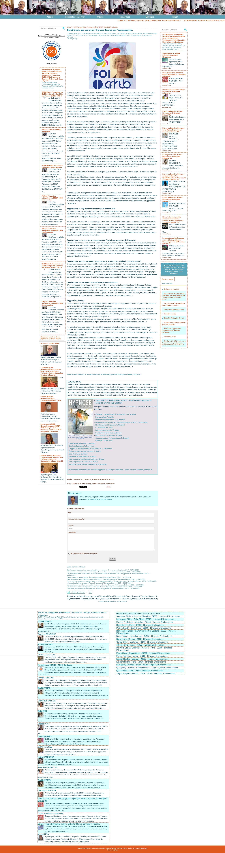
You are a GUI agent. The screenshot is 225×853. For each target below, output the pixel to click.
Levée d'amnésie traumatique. (51, 814)
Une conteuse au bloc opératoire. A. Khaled (86, 459)
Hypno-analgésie (86, 483)
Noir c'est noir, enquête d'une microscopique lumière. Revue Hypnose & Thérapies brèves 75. (173, 219)
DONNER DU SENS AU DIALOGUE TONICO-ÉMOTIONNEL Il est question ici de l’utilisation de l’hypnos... (173, 251)
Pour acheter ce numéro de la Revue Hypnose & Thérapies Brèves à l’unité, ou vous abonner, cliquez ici (110, 470)
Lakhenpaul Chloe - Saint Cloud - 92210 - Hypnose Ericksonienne (145, 619)
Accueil (50, 17)
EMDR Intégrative (52, 63)
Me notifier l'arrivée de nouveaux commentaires (84, 553)
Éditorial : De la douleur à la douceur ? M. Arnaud (115, 414)
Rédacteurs (125, 17)
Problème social (170, 314)
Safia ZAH (42, 711)
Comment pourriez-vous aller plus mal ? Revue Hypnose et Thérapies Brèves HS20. (98, 589)
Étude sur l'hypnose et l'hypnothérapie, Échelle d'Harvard (171, 330)
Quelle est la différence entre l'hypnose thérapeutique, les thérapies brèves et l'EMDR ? (174, 343)
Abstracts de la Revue (75, 17)
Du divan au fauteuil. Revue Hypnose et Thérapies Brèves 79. (173, 91)
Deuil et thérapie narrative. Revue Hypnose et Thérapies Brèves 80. (174, 74)
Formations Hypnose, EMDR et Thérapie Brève (139, 599)
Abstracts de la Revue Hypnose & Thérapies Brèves (134, 596)
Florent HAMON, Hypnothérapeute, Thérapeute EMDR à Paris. (51, 398)
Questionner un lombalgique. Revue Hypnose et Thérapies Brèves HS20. (94, 577)
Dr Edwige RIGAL (76, 483)
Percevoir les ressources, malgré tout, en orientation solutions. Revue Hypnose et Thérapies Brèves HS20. (106, 581)
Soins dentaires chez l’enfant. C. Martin (85, 451)
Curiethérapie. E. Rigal (78, 454)
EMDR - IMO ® (132, 848)
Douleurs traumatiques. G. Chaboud (110, 420)
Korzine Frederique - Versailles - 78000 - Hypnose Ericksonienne (144, 622)
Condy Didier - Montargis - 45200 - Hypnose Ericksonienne (142, 642)
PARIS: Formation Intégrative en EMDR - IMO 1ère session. (52, 198)
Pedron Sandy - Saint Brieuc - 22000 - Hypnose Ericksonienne (143, 628)
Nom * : (70, 512)
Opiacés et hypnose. (171, 289)
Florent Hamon (74, 493)
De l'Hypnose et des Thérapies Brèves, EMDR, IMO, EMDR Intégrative (96, 27)
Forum (175, 17)
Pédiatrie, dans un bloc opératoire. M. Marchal (88, 464)
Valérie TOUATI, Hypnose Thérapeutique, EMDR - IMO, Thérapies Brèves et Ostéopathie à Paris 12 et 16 (52, 458)
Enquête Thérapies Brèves (174, 318)
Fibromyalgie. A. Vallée (104, 417)
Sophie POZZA (44, 780)
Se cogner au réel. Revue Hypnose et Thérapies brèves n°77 (172, 156)
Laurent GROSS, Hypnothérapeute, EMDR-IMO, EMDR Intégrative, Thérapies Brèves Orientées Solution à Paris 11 (52, 371)
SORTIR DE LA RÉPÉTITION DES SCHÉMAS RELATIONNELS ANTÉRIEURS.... (172, 100)
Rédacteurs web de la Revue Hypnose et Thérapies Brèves (51, 338)
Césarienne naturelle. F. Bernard (82, 443)
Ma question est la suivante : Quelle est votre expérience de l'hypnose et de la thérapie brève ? (173, 296)
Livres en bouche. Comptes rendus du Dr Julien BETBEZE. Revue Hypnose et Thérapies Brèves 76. (174, 177)
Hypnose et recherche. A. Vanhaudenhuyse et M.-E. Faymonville (121, 422)
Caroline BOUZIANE (47, 634)
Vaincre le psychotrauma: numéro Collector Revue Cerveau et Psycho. (69, 824)
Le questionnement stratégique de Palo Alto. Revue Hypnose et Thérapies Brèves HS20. (100, 587)
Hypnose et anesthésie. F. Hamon (82, 456)
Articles (100, 17)
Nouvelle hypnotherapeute (174, 309)
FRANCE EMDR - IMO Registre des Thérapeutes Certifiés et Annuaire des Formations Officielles (51, 36)
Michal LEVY (43, 834)
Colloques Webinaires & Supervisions (112, 601)
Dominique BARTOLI (47, 701)
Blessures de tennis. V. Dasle (107, 430)
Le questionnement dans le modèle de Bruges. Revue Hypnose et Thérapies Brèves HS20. (101, 585)
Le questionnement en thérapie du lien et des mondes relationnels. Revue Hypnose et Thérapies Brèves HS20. (108, 574)
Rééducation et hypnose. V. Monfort (110, 425)
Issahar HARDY (45, 621)
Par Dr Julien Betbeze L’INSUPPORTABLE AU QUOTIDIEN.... (177, 119)
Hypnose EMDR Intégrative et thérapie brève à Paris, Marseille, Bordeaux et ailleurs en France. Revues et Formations (67, 0)
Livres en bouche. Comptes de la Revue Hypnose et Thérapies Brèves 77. (173, 130)
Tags (116, 850)
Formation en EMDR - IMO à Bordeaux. (55, 665)
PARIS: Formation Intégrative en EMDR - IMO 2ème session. (52, 230)
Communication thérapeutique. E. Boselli (112, 438)
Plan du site (110, 850)
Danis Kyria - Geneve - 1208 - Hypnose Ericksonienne (140, 639)
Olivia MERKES (45, 736)
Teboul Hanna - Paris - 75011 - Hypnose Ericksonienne (140, 645)
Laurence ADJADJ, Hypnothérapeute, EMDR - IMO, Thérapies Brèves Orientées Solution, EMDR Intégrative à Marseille (51, 428)
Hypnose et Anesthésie (98, 483)
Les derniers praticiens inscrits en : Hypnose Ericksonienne (138, 613)
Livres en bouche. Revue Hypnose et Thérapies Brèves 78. (172, 113)
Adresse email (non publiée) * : (76, 519)
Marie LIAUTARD (45, 644)
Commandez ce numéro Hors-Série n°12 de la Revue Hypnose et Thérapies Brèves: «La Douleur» (80, 437)
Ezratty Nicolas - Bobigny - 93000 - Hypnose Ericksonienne (142, 659)
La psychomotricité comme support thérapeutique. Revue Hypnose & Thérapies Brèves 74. (173, 241)
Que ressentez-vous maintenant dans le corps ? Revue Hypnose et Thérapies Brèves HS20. (101, 579)
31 (90, 592)
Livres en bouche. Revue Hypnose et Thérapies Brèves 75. (172, 199)
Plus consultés (167, 283)
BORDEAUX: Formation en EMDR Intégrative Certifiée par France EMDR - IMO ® (52, 94)
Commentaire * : (72, 532)
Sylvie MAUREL (45, 747)
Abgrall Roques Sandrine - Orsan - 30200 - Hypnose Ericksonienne (145, 673)
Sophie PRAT (43, 724)
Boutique (150, 17)
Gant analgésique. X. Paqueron (81, 446)
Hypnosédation (110, 483)
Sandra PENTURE (46, 678)
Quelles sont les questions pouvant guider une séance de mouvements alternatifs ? (122, 20)
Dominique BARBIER (47, 790)
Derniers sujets (167, 279)
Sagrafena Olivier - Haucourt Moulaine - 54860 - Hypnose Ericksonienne (148, 616)
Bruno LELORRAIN (46, 655)
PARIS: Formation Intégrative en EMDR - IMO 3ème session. (52, 303)
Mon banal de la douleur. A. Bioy (108, 435)
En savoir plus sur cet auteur (100, 499)
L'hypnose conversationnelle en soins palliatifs (173, 323)
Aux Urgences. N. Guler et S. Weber (83, 462)
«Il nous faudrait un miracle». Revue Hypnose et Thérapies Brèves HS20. (94, 583)
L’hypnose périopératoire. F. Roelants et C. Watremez (90, 449)
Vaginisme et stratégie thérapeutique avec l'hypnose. (171, 55)
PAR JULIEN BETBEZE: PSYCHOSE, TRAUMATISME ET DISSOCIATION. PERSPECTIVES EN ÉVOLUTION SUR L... (170, 141)
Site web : (70, 525)
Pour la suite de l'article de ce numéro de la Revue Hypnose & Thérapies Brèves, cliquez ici (104, 374)
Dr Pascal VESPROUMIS (50, 344)
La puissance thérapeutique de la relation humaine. (173, 304)
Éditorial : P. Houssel (103, 441)
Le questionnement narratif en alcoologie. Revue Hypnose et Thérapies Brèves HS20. (188, 20)
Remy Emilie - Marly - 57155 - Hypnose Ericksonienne (140, 625)
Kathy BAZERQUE (46, 757)
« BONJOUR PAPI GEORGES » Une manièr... (176, 81)
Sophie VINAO (44, 688)
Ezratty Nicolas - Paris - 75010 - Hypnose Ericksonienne (141, 662)
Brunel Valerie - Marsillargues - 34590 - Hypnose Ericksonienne (144, 636)
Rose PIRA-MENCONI (48, 767)
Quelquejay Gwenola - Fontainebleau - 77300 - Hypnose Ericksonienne (147, 668)
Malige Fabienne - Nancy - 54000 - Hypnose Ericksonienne (142, 656)
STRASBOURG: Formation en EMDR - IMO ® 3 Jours (52, 166)
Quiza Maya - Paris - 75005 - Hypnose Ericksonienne (139, 671)
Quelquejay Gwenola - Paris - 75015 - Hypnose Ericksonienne (143, 665)
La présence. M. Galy (103, 428)
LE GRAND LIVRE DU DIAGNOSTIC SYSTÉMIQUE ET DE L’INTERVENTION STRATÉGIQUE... (174, 186)
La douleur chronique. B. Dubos (108, 433)
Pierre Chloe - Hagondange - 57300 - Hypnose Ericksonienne (143, 653)
